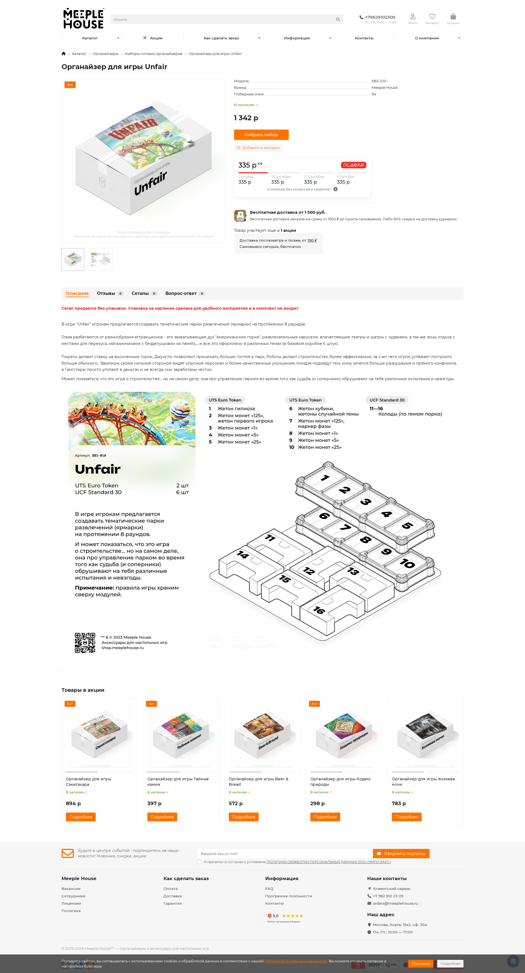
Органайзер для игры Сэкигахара (88, 781)
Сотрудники (73, 896)
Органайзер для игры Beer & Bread (258, 781)
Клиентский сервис (392, 888)
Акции (156, 38)
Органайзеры (105, 53)
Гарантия (173, 903)
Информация (297, 38)
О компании (427, 38)
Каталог (90, 38)
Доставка (173, 896)
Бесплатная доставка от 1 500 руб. (287, 212)
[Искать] (337, 19)
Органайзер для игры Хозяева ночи (423, 781)
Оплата (171, 888)
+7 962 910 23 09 (388, 896)
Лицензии (71, 903)
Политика (71, 910)
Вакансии (71, 888)
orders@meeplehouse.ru (395, 903)
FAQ (269, 888)
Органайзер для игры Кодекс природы (340, 781)
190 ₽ (312, 240)
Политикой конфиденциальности (295, 961)
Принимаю (421, 964)
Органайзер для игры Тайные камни (178, 781)
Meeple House (385, 87)
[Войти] (413, 16)
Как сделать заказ (221, 38)
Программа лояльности (288, 896)
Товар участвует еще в (265, 230)
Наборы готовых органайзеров (153, 53)
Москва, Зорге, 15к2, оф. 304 (400, 924)
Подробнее (450, 964)
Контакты (364, 38)
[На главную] (64, 53)
